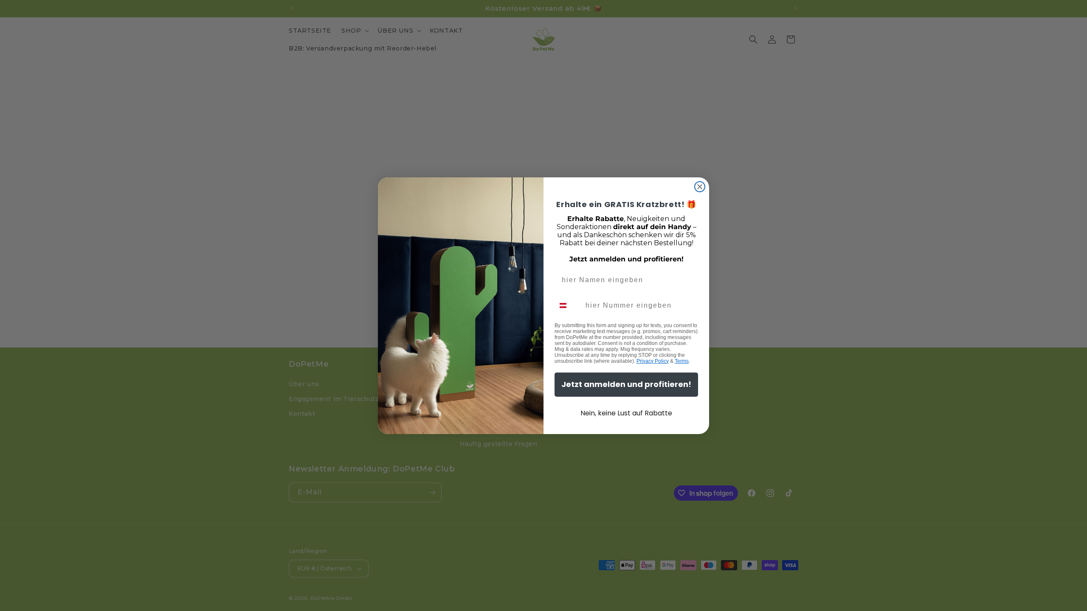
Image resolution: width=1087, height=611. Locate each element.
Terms (682, 361)
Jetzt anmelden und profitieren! (626, 384)
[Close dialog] (700, 187)
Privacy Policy (652, 361)
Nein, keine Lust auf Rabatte (626, 413)
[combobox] (568, 305)
